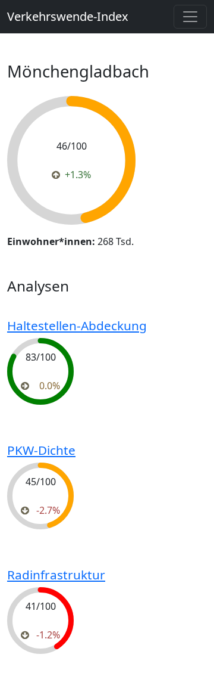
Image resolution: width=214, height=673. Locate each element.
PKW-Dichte (41, 450)
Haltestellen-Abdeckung (77, 325)
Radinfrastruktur (56, 574)
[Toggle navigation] (190, 17)
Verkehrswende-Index (67, 16)
